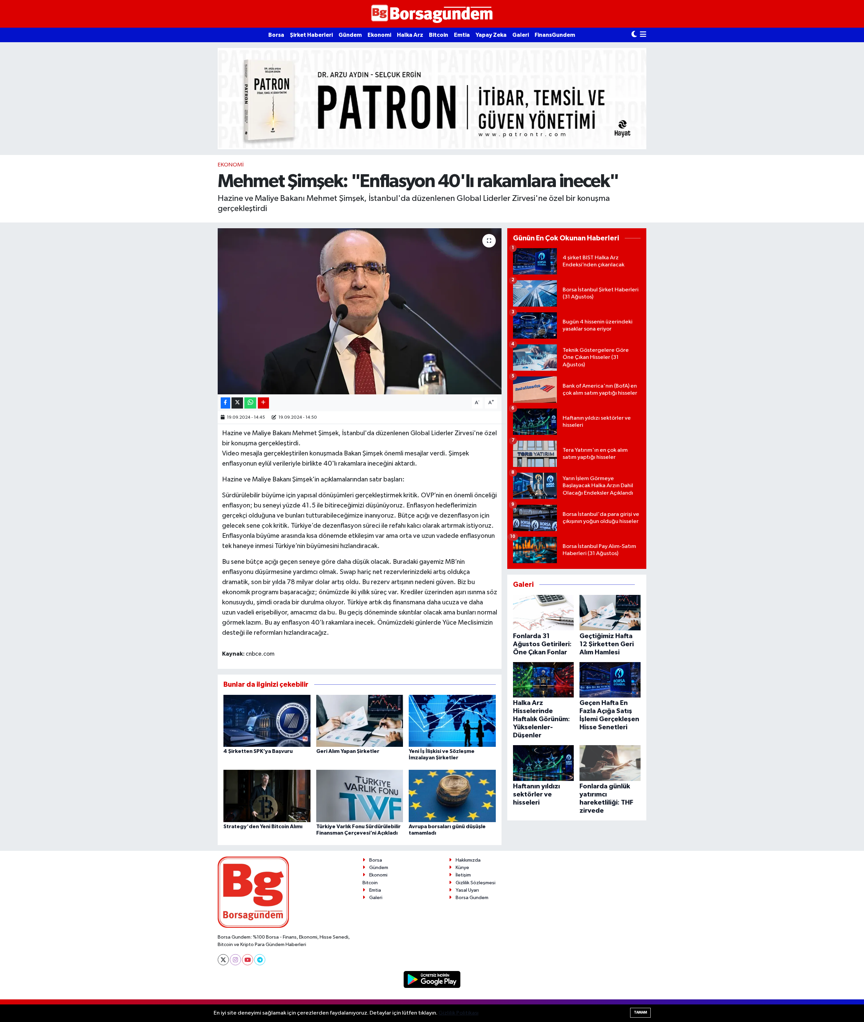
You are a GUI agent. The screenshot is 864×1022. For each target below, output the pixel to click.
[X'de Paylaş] (237, 403)
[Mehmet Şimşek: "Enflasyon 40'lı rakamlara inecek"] (360, 311)
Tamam (640, 1012)
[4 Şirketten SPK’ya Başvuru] (266, 721)
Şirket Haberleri (311, 35)
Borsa (276, 35)
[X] (223, 959)
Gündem (350, 35)
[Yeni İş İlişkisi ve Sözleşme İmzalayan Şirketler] (452, 721)
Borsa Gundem (472, 897)
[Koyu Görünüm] (634, 35)
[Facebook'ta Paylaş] (225, 403)
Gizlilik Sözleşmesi (475, 882)
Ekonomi (379, 35)
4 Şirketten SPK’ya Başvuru (258, 751)
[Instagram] (235, 959)
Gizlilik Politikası (458, 1013)
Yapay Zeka (491, 35)
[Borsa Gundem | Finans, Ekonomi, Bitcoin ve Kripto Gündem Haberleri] (432, 14)
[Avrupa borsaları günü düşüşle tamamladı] (452, 795)
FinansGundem (555, 35)
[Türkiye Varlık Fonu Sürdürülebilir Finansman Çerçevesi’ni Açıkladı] (359, 795)
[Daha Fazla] (263, 403)
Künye (462, 867)
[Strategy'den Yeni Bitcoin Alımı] (266, 795)
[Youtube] (247, 959)
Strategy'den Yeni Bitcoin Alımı (262, 826)
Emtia (462, 35)
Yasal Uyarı (467, 890)
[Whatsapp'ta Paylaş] (250, 403)
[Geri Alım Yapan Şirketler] (359, 721)
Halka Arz (410, 35)
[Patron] (432, 98)
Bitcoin (438, 35)
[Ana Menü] (643, 35)
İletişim (463, 874)
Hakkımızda (468, 860)
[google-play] (432, 979)
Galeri (520, 35)
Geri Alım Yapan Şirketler (347, 751)
